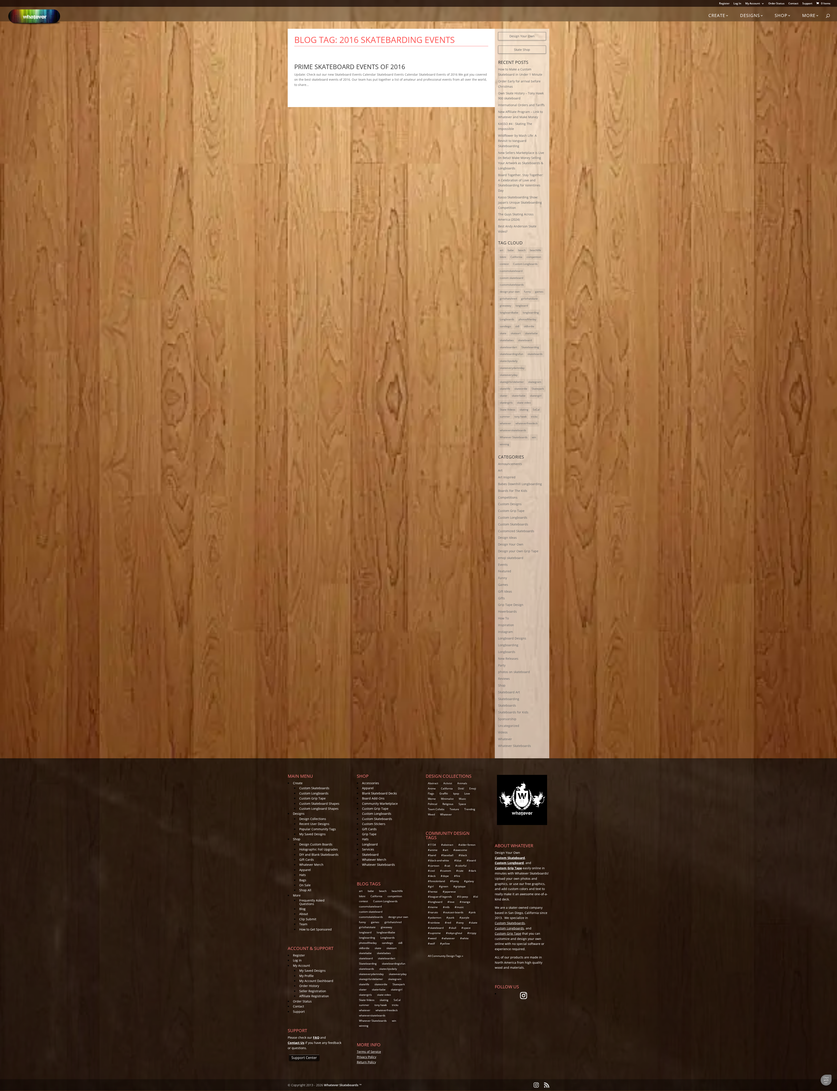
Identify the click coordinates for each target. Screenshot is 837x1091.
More (808, 15)
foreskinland (437, 881)
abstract (448, 845)
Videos (503, 732)
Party (501, 665)
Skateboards (507, 705)
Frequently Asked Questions (312, 902)
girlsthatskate (529, 298)
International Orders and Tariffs (521, 105)
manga (466, 902)
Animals (462, 783)
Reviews (504, 679)
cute (460, 871)
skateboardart (508, 347)
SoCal (536, 409)
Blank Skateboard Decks (379, 793)
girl (432, 886)
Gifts (501, 598)
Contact (793, 3)
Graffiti (443, 793)
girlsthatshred (508, 298)
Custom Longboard (509, 862)
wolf (432, 943)
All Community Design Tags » (445, 956)
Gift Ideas (505, 591)
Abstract (433, 783)
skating (524, 409)
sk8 (517, 326)
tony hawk (520, 416)
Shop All (305, 890)
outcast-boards (454, 912)
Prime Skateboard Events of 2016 (349, 66)
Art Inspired (506, 477)
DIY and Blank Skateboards (319, 854)
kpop (456, 793)
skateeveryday (508, 375)
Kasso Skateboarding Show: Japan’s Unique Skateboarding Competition (520, 202)
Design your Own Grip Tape (518, 551)
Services (368, 849)
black (464, 855)
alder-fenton (467, 845)
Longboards (507, 319)
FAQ (316, 1037)
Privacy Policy (366, 1057)
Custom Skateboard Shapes (319, 803)
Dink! (461, 788)
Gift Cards (306, 859)
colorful (461, 866)
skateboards (535, 354)
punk (451, 917)
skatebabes (507, 340)
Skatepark (538, 388)
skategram (534, 382)
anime (433, 850)
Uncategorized (508, 726)
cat (448, 866)
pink (473, 912)
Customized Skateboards (516, 531)
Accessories (370, 783)
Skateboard (370, 854)
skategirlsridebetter (512, 382)
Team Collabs (436, 809)
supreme (435, 933)
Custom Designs (510, 504)
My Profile (306, 976)
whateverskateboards (513, 430)
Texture (454, 809)
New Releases (508, 658)
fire (458, 876)
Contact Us (296, 1042)
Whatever (505, 739)
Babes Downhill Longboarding (520, 484)
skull (453, 928)
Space (462, 804)
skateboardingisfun (511, 354)
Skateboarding (530, 347)
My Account (752, 3)
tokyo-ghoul (455, 933)
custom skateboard (511, 278)
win (534, 437)
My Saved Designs (312, 834)
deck (433, 876)
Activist (447, 783)
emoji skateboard (510, 558)
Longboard (370, 844)
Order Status (776, 3)
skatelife (505, 388)
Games (503, 585)
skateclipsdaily (508, 361)
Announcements (510, 464)
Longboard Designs (512, 638)
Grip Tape (369, 834)
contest (504, 264)
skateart (516, 333)
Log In (737, 3)
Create (716, 15)
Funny (502, 578)
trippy (472, 933)
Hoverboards (507, 611)
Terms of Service (369, 1051)
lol (476, 896)
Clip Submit (307, 919)
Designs (750, 15)
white (465, 938)
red (449, 922)
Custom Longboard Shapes (319, 808)
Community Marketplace (380, 803)
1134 (433, 845)
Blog (302, 909)
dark (473, 871)
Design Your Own (522, 36)
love (451, 902)
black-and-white (439, 860)
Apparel (305, 870)
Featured (504, 571)
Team (303, 924)
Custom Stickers (373, 824)
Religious (447, 804)
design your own (510, 291)
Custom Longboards (525, 264)
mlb (447, 907)
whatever (505, 423)
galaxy (470, 881)
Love (467, 793)
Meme (432, 799)
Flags (431, 793)
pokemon (435, 917)
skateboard (525, 340)
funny (527, 291)
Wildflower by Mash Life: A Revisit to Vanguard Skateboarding (517, 140)
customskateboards (512, 284)
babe (511, 250)
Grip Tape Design (510, 605)
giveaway (505, 305)
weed (433, 938)
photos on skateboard (514, 672)
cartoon (434, 866)
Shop (781, 15)
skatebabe (531, 333)
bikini (503, 257)
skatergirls (506, 402)
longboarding (531, 312)
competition (534, 257)
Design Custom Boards (315, 844)
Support (807, 3)
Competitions (507, 497)
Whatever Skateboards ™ (343, 1085)
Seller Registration (312, 991)
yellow (446, 943)
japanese (450, 891)
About (303, 914)
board (472, 860)
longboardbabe (509, 312)
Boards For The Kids (512, 491)
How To (503, 618)
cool (432, 871)
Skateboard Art (509, 692)
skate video (524, 402)
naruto (434, 912)
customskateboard (511, 271)
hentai (433, 891)
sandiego (505, 326)
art (501, 250)
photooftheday (527, 319)
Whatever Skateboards (513, 437)
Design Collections (312, 819)
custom (446, 871)
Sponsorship (507, 719)
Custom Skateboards (513, 524)
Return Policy (366, 1062)
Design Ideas (507, 537)
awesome (461, 850)
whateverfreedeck (526, 423)
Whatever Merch (311, 865)
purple (465, 917)
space (467, 928)
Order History (309, 986)
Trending (469, 809)
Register (724, 3)
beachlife (535, 250)
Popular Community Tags (317, 829)
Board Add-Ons (373, 798)
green (444, 886)
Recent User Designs (314, 824)
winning (504, 444)
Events (503, 565)
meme (434, 907)
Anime (432, 788)
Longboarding (508, 645)
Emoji (472, 788)
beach (522, 250)
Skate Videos (507, 409)
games (539, 291)
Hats (302, 875)
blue (458, 860)
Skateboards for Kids (513, 712)
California (516, 257)
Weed (431, 814)
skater (503, 395)
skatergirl (535, 395)
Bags (302, 880)
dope (446, 876)
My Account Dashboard (316, 981)
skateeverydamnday (512, 368)
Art (500, 470)
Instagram (505, 632)
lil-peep (463, 896)
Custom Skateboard (510, 857)
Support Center (304, 1057)
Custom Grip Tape (511, 511)
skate (503, 333)
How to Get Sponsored (315, 929)
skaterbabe (519, 395)
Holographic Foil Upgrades (318, 849)
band (433, 855)
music (460, 907)
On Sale (305, 885)
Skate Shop (522, 50)
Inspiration (506, 625)
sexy (461, 922)
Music (462, 799)
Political (432, 804)
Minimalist (447, 799)
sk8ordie (529, 326)
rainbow (435, 922)
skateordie (520, 388)
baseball (448, 855)
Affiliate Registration (314, 996)
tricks (534, 416)
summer (505, 416)
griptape (460, 886)
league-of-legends (441, 896)
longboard (521, 305)
